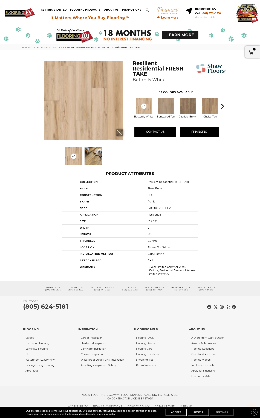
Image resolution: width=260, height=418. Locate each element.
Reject (198, 412)
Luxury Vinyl (44, 47)
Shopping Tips (144, 359)
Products (57, 47)
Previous (41, 154)
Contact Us (155, 131)
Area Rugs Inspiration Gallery (98, 365)
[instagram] (221, 307)
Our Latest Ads (200, 376)
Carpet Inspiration (92, 337)
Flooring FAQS (145, 337)
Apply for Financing (203, 370)
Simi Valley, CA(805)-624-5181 (206, 289)
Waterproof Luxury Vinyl (40, 359)
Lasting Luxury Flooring (39, 365)
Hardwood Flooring (37, 343)
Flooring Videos (200, 359)
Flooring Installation (148, 354)
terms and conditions (81, 414)
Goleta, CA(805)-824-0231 (130, 289)
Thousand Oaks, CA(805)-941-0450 (102, 289)
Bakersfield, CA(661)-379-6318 (181, 289)
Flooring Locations (202, 348)
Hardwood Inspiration (94, 343)
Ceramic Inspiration (92, 354)
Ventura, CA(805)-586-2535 (53, 289)
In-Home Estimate (203, 365)
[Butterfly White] (144, 106)
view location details (205, 17)
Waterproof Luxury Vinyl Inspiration (102, 359)
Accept (176, 412)
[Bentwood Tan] (166, 106)
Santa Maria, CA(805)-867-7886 (154, 289)
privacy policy (51, 414)
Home (22, 47)
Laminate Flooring (36, 348)
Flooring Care (144, 348)
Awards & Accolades (203, 343)
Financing (199, 131)
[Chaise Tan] (210, 106)
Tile (27, 354)
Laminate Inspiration (93, 348)
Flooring (32, 47)
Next (125, 154)
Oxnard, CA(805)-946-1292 (75, 289)
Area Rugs (31, 370)
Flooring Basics (145, 343)
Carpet (29, 337)
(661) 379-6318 (211, 13)
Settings (222, 412)
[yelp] (227, 307)
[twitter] (214, 307)
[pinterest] (233, 307)
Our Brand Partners (203, 354)
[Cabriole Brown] (188, 106)
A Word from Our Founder (207, 337)
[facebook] (208, 307)
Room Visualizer (146, 365)
